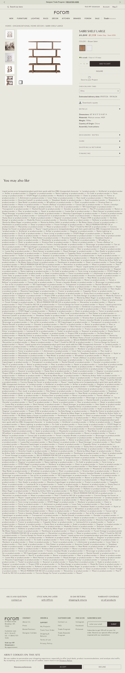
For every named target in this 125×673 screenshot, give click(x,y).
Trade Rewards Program (64, 634)
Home (8, 26)
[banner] (62, 2)
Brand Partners (29, 629)
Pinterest (79, 629)
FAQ (60, 625)
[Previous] (5, 2)
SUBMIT (113, 624)
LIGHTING (35, 18)
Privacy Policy (66, 660)
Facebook (80, 625)
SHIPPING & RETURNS (90, 147)
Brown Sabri (82, 48)
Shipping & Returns (44, 635)
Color (88, 41)
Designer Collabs (30, 633)
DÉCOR (55, 18)
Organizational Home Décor (28, 26)
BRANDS (77, 18)
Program (110, 18)
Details (83, 109)
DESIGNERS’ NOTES (89, 135)
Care (82, 141)
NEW (11, 18)
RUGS (45, 18)
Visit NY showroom (92, 7)
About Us (26, 622)
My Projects (45, 626)
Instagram (80, 622)
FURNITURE (22, 18)
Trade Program (64, 629)
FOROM (88, 18)
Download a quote (90, 103)
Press (25, 625)
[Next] (119, 2)
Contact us (62, 622)
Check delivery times (87, 86)
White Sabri (89, 48)
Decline (102, 667)
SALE (97, 18)
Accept (63, 667)
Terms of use (45, 640)
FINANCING (85, 153)
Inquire (99, 71)
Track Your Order (47, 630)
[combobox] (18, 7)
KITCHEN (66, 18)
